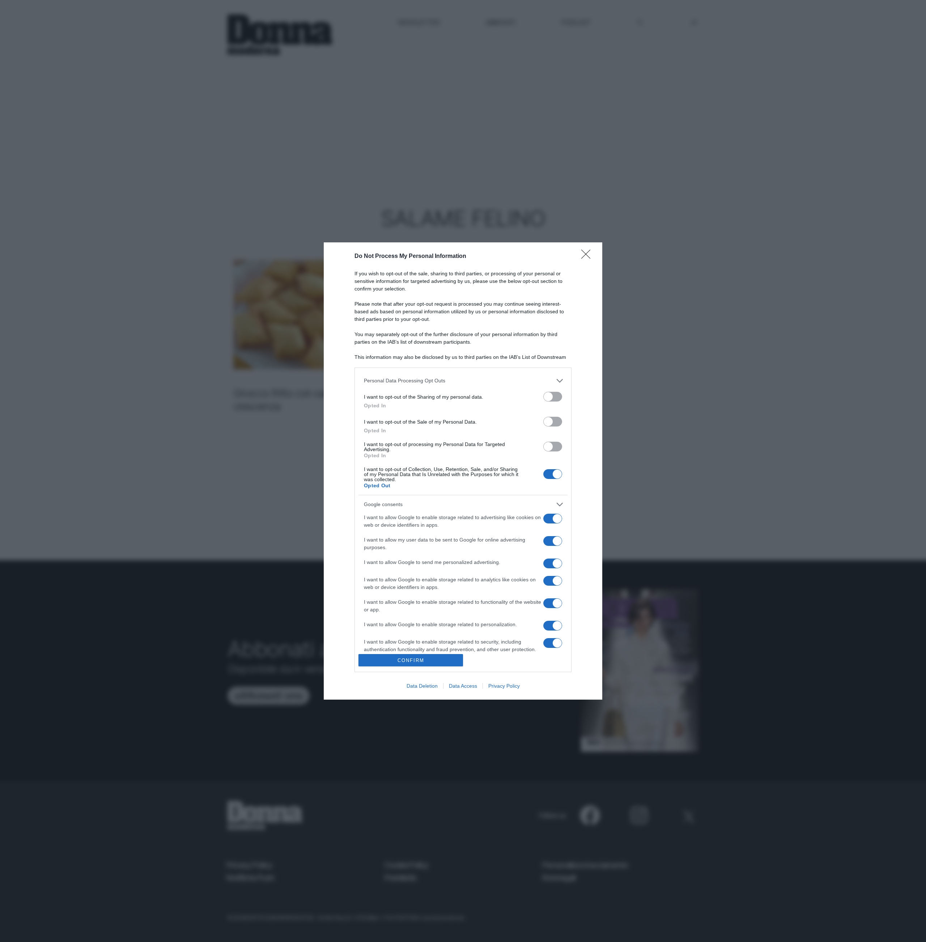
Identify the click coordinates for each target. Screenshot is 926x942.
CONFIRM (411, 660)
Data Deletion (422, 686)
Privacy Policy (504, 686)
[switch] (552, 397)
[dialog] (463, 471)
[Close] (588, 256)
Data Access (463, 686)
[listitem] (463, 381)
